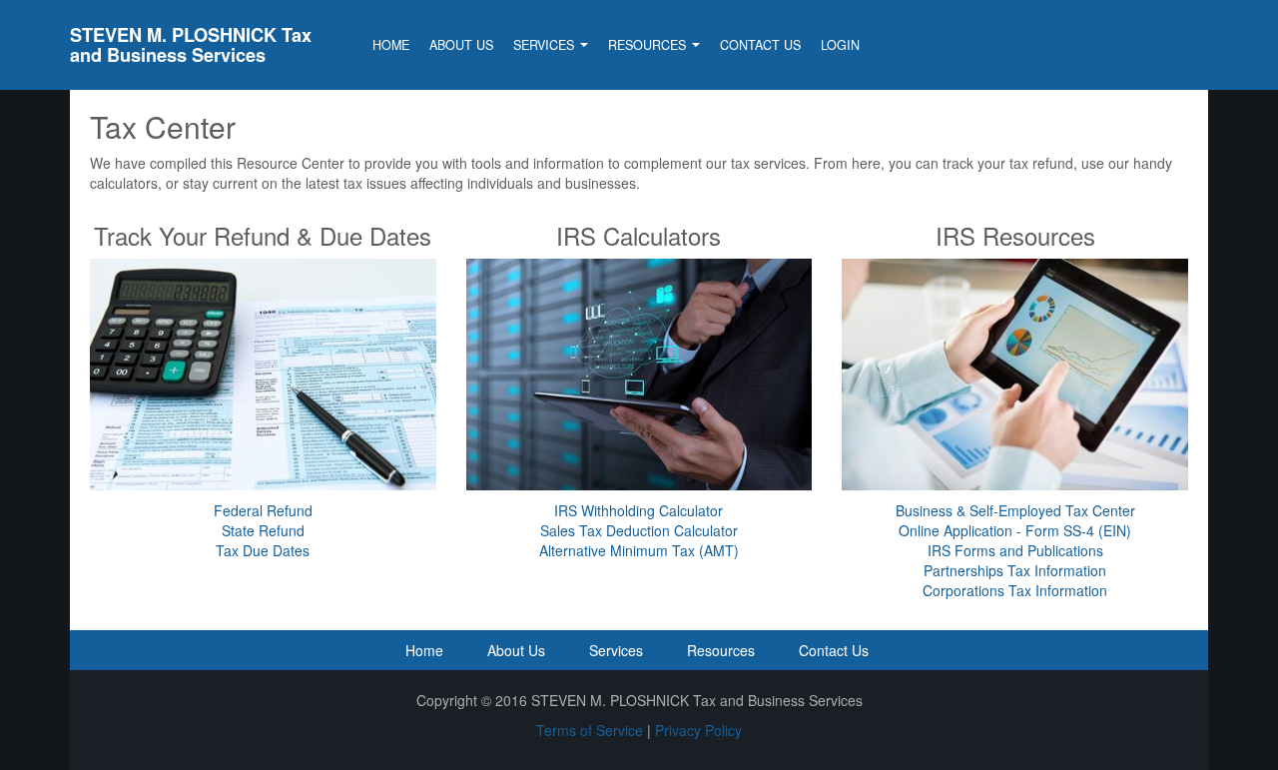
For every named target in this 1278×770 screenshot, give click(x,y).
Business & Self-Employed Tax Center (1015, 510)
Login (840, 45)
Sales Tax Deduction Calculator (639, 530)
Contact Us (760, 45)
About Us (461, 45)
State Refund (263, 530)
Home (390, 45)
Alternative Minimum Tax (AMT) (639, 550)
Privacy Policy (698, 730)
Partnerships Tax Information (1015, 570)
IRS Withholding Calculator (638, 510)
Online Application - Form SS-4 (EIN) (1015, 530)
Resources (649, 45)
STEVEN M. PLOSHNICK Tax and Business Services (191, 45)
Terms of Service (589, 730)
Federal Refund (263, 510)
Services (545, 45)
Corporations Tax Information (1015, 590)
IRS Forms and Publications (1015, 550)
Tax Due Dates (263, 550)
